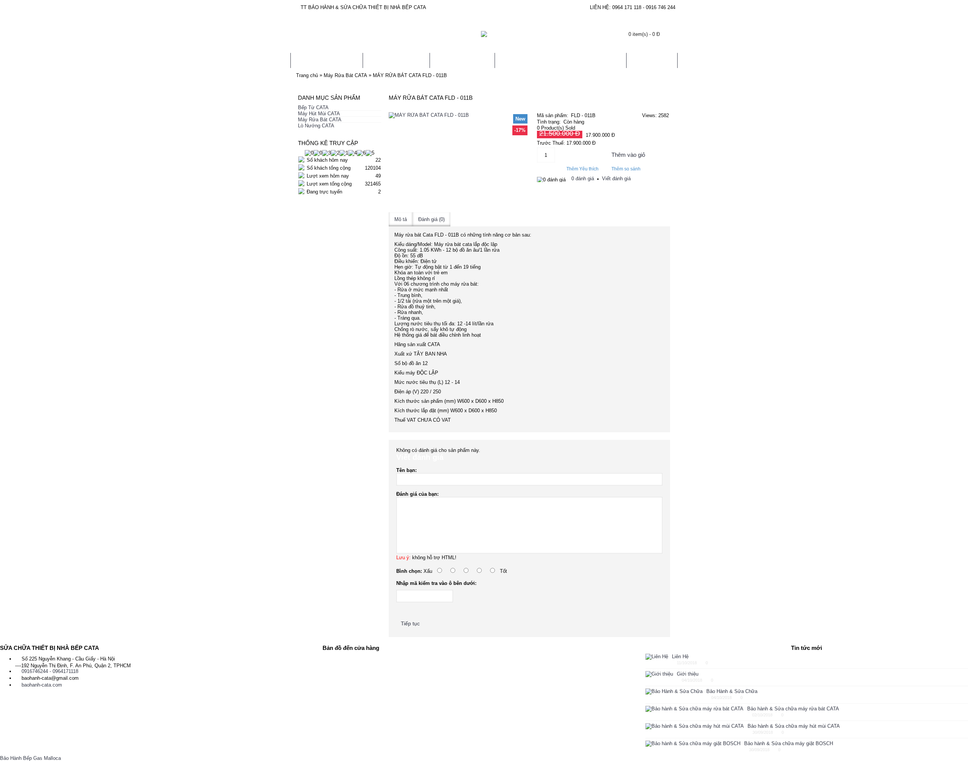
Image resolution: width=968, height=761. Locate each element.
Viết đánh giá (616, 178)
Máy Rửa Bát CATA (319, 119)
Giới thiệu (687, 674)
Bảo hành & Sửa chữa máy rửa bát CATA (793, 709)
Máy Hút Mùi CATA (319, 113)
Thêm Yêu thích (582, 169)
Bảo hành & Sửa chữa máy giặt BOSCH (788, 743)
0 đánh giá (582, 178)
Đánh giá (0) (431, 219)
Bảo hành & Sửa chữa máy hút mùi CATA (794, 726)
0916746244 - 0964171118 (50, 671)
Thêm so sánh (626, 169)
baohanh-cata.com (42, 685)
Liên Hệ (680, 656)
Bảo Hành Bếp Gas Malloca (30, 758)
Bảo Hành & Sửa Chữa (731, 691)
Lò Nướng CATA (316, 125)
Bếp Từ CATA (313, 107)
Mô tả (400, 219)
